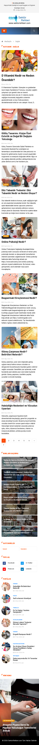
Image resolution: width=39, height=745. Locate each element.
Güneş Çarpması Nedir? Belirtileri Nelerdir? (14, 353)
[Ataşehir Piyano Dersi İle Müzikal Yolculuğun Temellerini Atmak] (19, 707)
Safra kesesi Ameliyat (22, 598)
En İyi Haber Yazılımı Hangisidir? (21, 611)
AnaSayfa (7, 41)
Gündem (24, 549)
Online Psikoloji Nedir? (14, 241)
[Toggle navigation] (4, 31)
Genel (5, 549)
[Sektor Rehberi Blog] (19, 19)
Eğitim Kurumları (9, 720)
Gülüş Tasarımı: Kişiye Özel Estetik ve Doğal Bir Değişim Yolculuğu (17, 136)
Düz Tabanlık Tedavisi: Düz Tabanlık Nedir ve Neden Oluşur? (19, 192)
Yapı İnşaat (16, 655)
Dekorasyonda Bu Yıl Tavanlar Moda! (25, 659)
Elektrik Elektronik (18, 643)
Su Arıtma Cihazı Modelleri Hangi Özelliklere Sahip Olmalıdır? (23, 648)
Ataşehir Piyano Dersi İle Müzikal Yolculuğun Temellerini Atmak (19, 727)
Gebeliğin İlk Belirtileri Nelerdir (22, 587)
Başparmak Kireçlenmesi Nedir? (19, 297)
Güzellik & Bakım (17, 619)
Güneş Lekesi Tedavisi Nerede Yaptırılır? (22, 623)
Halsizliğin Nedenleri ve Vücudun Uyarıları (19, 407)
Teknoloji (16, 607)
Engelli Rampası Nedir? (22, 634)
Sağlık (6, 69)
